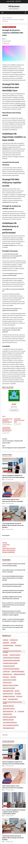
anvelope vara (14, 640)
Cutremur (4, 542)
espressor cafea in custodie (10, 685)
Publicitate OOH (7, 714)
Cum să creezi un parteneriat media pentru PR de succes (7, 428)
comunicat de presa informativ (11, 660)
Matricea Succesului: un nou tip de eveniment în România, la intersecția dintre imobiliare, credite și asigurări (14, 613)
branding (13, 642)
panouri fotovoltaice (8, 708)
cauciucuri (6, 648)
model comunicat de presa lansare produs (12, 702)
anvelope (5, 640)
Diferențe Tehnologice (18, 671)
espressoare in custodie (9, 680)
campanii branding (8, 645)
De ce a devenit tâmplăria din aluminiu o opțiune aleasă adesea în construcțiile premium (13, 578)
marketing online (13, 699)
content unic (6, 671)
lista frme (19, 696)
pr (15, 711)
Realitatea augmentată (9, 717)
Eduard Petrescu (7, 674)
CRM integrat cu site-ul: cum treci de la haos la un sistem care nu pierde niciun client (12, 627)
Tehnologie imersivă (8, 728)
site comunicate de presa (10, 722)
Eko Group (6, 677)
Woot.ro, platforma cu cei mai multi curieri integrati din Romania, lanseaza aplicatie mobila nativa (13, 604)
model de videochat (8, 706)
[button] (2, 12)
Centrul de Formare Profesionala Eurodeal (12, 651)
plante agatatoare (8, 711)
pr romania (21, 711)
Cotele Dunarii (6, 544)
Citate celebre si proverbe (9, 548)
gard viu (17, 691)
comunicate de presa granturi (11, 669)
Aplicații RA (6, 642)
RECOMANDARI (12, 27)
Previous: (12, 440)
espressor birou (7, 682)
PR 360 (4, 546)
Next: (13, 446)
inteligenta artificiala (9, 696)
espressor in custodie (9, 688)
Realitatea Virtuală (8, 719)
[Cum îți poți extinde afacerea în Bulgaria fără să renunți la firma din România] (14, 513)
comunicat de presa (14, 655)
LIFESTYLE (5, 27)
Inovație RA (18, 693)
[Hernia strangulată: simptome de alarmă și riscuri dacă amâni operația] (14, 465)
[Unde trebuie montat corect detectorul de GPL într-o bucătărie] (14, 489)
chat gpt (5, 655)
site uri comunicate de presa (10, 725)
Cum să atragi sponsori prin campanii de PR (19, 420)
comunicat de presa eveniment (11, 657)
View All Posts (14, 410)
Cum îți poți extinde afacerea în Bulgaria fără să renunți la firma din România (13, 525)
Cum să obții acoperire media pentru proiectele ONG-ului (7, 420)
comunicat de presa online (10, 663)
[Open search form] (25, 12)
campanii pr (18, 645)
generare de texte (8, 693)
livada (4, 699)
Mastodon (5, 735)
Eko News (13, 677)
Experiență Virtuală (8, 691)
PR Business (14, 6)
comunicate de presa (8, 666)
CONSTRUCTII (7, 805)
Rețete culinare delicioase (8, 550)
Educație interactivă (19, 674)
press (5, 38)
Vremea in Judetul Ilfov (8, 552)
